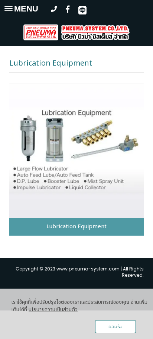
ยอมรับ (115, 326)
